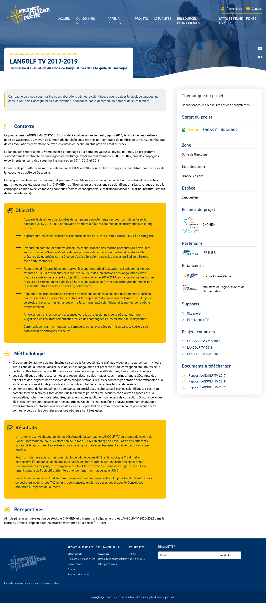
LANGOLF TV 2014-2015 (203, 341)
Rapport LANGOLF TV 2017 (207, 375)
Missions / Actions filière (81, 559)
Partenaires (234, 9)
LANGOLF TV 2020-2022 (203, 354)
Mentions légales (145, 597)
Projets (141, 18)
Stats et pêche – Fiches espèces (237, 20)
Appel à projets (114, 20)
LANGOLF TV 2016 (199, 348)
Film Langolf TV (198, 320)
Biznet (173, 597)
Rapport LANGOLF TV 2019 (207, 387)
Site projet (194, 313)
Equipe (71, 569)
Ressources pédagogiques (188, 20)
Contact (257, 9)
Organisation (75, 553)
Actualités (162, 18)
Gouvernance (75, 564)
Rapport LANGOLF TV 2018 (207, 381)
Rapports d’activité (78, 574)
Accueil (64, 18)
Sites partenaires (107, 564)
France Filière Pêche (82, 547)
